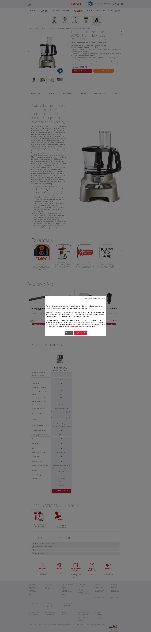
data (52, 308)
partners (66, 306)
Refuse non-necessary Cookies (95, 298)
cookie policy (76, 326)
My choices (69, 333)
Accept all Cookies (80, 333)
